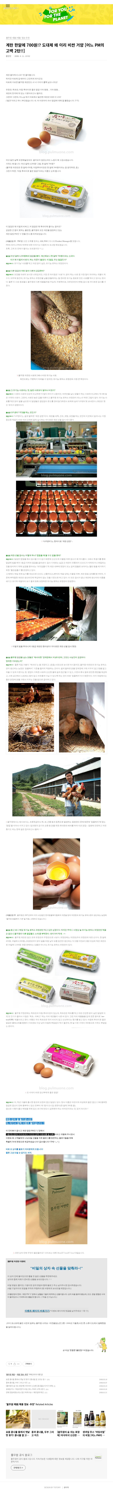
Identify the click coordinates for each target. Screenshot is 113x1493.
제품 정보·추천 (22, 1374)
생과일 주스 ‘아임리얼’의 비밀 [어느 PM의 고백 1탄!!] (25, 1389)
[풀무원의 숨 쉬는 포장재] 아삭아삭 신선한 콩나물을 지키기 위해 (29, 1386)
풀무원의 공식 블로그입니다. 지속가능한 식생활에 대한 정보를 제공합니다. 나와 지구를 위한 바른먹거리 (51, 1460)
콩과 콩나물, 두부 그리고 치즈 (17, 1382)
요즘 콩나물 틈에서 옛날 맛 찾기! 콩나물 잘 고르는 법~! (26, 1379)
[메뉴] (8, 6)
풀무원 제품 (10, 1374)
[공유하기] (14, 1364)
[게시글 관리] (18, 1364)
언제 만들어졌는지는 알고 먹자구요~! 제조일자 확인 (25, 1392)
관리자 (66, 1487)
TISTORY (57, 1487)
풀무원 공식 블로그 (21, 1455)
